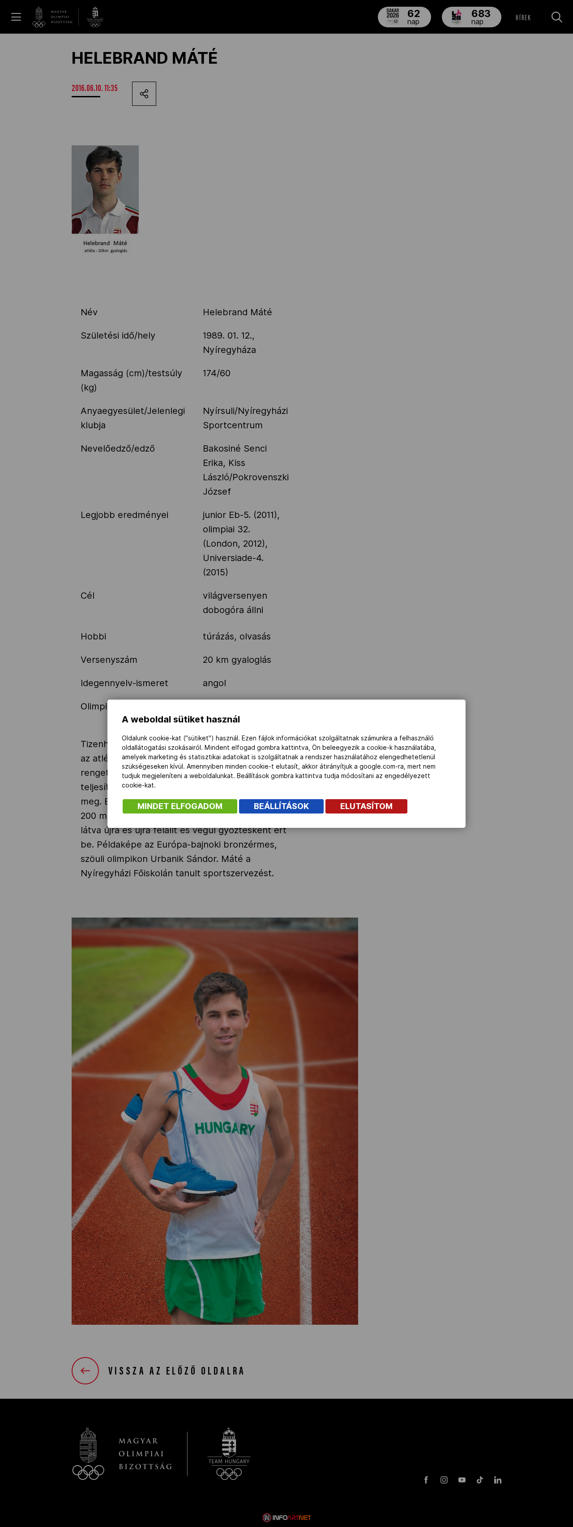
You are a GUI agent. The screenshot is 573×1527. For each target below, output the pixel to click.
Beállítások (281, 806)
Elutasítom (366, 806)
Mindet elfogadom (179, 806)
